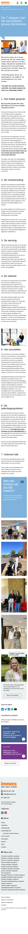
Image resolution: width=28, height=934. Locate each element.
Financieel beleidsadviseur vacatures (12, 881)
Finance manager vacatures (10, 879)
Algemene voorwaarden (7, 899)
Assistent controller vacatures (10, 868)
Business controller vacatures (10, 858)
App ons (21, 3)
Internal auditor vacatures (9, 885)
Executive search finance (11, 833)
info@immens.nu (10, 794)
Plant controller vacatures (9, 862)
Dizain (4, 909)
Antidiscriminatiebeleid (6, 902)
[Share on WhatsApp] (12, 709)
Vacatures (4, 825)
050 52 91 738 (17, 3)
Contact (3, 847)
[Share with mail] (15, 709)
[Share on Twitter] (5, 709)
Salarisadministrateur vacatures (11, 887)
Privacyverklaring (5, 897)
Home (2, 7)
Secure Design (18, 907)
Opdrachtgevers (6, 830)
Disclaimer (4, 905)
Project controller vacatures (10, 866)
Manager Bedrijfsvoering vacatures (12, 877)
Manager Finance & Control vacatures (13, 875)
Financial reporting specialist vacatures (13, 889)
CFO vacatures (5, 873)
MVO (2, 844)
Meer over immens (12, 695)
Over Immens (5, 836)
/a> (9, 709)
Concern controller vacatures (10, 860)
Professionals (5, 828)
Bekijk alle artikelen (10, 763)
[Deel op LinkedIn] (2, 709)
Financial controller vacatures (10, 856)
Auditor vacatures (7, 883)
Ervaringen (4, 838)
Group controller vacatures (9, 864)
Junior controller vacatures (10, 871)
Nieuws (7, 7)
